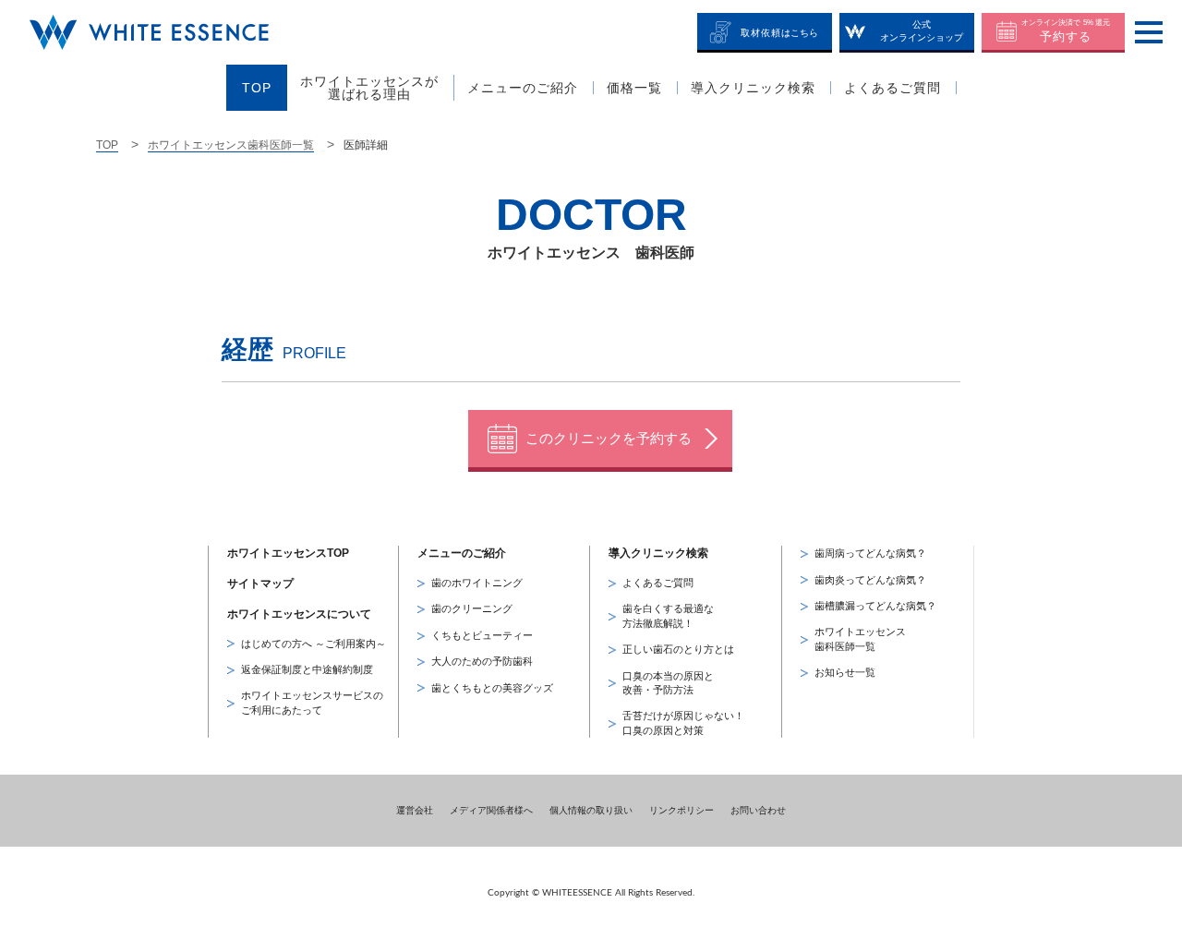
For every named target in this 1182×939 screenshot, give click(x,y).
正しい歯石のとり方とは (678, 649)
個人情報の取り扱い (591, 810)
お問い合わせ (758, 810)
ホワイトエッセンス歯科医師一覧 (231, 144)
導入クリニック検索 (658, 553)
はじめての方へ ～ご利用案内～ (313, 643)
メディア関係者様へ (491, 810)
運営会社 (414, 810)
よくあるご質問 (658, 582)
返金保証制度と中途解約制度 (307, 669)
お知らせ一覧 (844, 672)
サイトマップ (260, 583)
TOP (107, 144)
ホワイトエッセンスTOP (288, 553)
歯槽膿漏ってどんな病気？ (875, 605)
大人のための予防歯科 (482, 661)
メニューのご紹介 (461, 553)
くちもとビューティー (482, 635)
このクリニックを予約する (608, 438)
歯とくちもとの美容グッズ (492, 687)
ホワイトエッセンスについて (299, 614)
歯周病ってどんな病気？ (870, 553)
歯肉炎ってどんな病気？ (870, 579)
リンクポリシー (681, 810)
